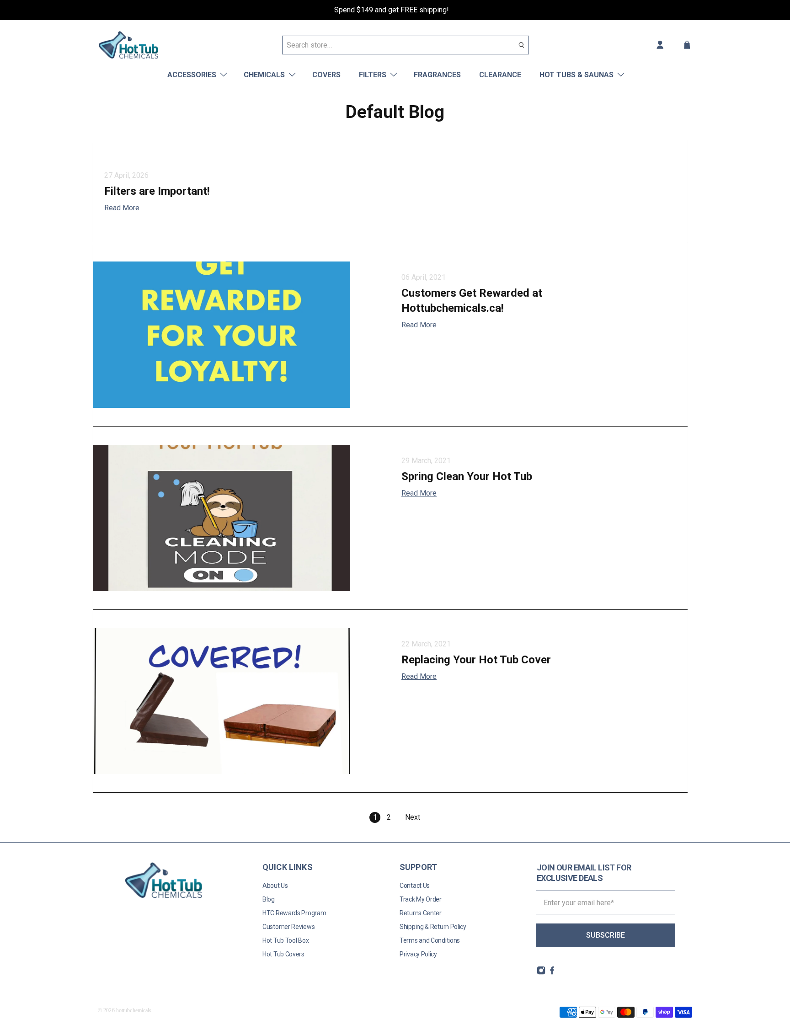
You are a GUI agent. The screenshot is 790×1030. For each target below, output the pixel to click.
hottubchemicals (134, 1010)
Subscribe (605, 935)
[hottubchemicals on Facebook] (552, 972)
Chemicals (264, 74)
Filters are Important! (157, 191)
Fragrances (437, 74)
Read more (121, 207)
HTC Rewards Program (294, 913)
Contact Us (415, 885)
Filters (372, 74)
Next (412, 817)
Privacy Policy (418, 954)
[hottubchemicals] (128, 45)
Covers (326, 74)
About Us (275, 885)
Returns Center (421, 913)
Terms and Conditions (430, 940)
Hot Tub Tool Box (285, 940)
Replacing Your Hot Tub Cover (476, 659)
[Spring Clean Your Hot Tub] (241, 518)
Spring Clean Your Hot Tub (466, 476)
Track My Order (421, 899)
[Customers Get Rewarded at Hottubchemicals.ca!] (241, 335)
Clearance (500, 74)
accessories (191, 74)
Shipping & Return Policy (433, 926)
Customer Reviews (288, 926)
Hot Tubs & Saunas (576, 74)
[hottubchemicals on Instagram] (541, 972)
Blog (268, 899)
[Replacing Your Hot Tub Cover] (241, 701)
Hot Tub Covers (283, 954)
